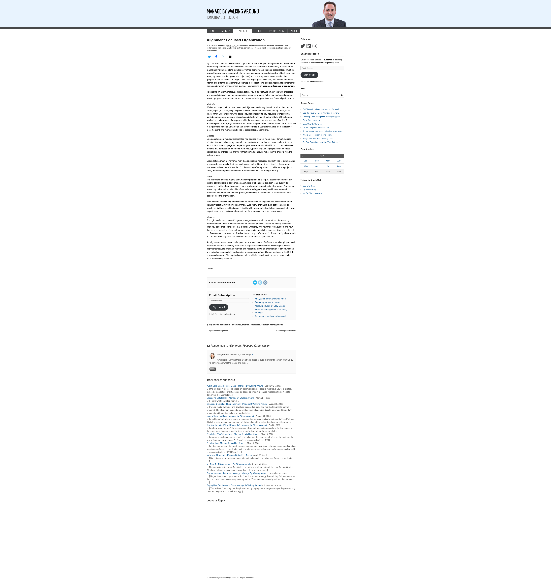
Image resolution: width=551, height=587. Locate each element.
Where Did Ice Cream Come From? (317, 134)
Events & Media (277, 30)
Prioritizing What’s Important (268, 302)
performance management (255, 48)
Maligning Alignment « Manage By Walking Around (229, 455)
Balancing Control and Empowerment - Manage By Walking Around (237, 403)
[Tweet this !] (209, 57)
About (294, 30)
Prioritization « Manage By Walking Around (226, 443)
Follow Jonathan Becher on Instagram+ (315, 46)
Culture (259, 30)
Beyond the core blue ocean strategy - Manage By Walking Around (237, 473)
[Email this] (230, 57)
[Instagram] (265, 282)
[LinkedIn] (260, 282)
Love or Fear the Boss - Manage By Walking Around (230, 415)
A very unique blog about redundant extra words (323, 131)
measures (236, 324)
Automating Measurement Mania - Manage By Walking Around (235, 385)
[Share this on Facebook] (216, 57)
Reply (212, 369)
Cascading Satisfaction (285, 330)
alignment (244, 45)
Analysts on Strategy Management (270, 298)
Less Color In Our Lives (312, 123)
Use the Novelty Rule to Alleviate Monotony (321, 112)
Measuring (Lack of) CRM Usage (270, 305)
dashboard (279, 45)
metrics (240, 48)
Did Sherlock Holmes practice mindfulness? (321, 109)
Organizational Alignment (217, 330)
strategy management (272, 324)
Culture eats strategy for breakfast (270, 316)
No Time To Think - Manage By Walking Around (228, 464)
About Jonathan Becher (222, 282)
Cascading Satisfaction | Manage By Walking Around (230, 397)
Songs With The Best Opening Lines (318, 138)
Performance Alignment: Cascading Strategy (271, 311)
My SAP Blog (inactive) (312, 193)
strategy (279, 48)
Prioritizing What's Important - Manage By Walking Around (233, 434)
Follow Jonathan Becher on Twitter (302, 46)
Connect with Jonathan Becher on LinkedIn (308, 46)
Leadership (242, 30)
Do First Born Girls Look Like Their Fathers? (321, 142)
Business (225, 30)
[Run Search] (342, 95)
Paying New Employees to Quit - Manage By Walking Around (234, 485)
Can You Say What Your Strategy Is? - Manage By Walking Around (237, 424)
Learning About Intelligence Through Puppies (321, 116)
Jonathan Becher (216, 45)
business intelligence (257, 45)
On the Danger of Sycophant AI (316, 127)
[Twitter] (255, 282)
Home (212, 30)
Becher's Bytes (309, 185)
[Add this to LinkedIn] (223, 57)
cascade (270, 45)
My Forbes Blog (309, 189)
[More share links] (237, 57)
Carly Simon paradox (311, 120)
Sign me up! (219, 307)
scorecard (271, 48)
